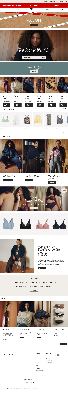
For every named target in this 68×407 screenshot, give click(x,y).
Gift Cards (48, 356)
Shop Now (34, 207)
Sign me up (34, 290)
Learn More (5, 339)
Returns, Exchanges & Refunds (40, 361)
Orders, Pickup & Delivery (39, 358)
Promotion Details (63, 1)
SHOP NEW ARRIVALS (28, 57)
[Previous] (63, 132)
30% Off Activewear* (34, 5)
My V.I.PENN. (48, 358)
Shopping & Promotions (38, 368)
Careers (58, 357)
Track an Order (28, 354)
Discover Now (7, 179)
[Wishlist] (63, 9)
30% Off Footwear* (56, 5)
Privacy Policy (34, 388)
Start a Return (27, 357)
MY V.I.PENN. (46, 1)
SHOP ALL (64, 108)
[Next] (66, 132)
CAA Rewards (49, 362)
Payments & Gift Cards (39, 365)
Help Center (38, 356)
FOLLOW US (63, 344)
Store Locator (53, 1)
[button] (1, 9)
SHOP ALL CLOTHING (40, 57)
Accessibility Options (40, 374)
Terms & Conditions (27, 388)
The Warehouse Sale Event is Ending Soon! (12, 5)
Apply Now (41, 268)
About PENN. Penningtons (59, 355)
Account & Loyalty (39, 370)
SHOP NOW (34, 25)
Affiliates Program (49, 360)
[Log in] (60, 9)
